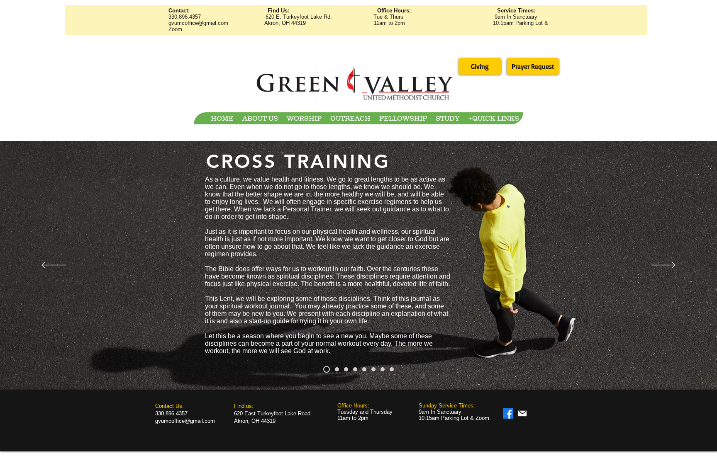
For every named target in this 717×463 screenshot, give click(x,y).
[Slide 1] (326, 369)
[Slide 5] (364, 369)
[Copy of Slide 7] (392, 369)
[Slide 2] (337, 369)
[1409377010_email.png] (522, 413)
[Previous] (53, 266)
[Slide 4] (355, 369)
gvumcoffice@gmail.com (198, 23)
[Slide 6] (373, 369)
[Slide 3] (346, 369)
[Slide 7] (382, 369)
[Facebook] (508, 413)
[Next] (663, 266)
